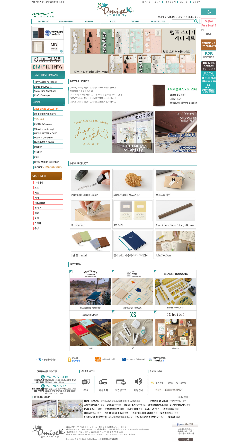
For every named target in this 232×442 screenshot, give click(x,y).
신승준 (123, 427)
